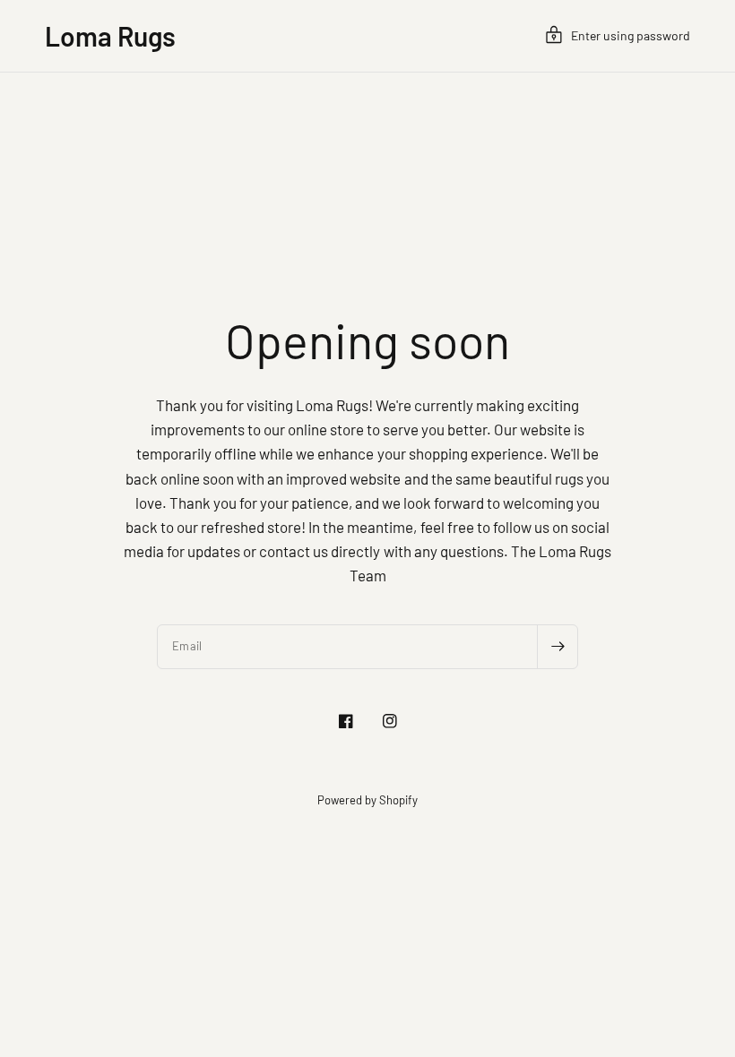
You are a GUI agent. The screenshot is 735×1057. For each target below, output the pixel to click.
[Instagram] (390, 721)
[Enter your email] (557, 646)
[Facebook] (346, 721)
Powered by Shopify (367, 800)
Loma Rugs (110, 35)
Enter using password (630, 35)
